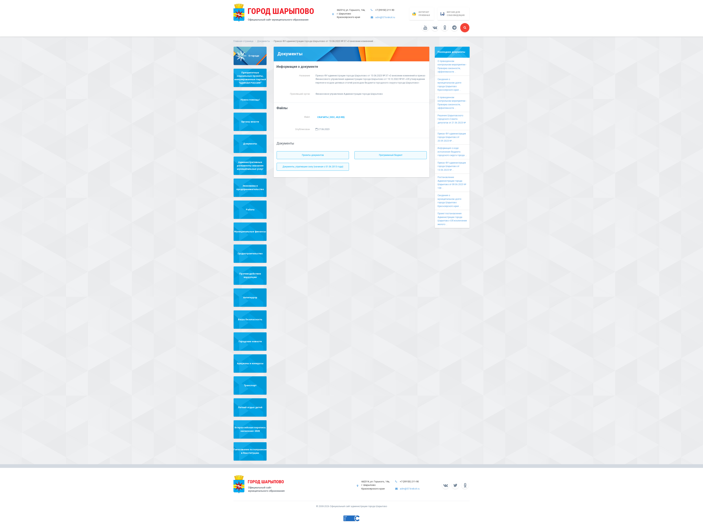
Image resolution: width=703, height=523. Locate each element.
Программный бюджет (390, 155)
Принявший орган (300, 93)
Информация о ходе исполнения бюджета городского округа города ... (452, 152)
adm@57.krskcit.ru (385, 17)
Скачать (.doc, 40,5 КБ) (331, 117)
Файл (307, 117)
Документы (263, 41)
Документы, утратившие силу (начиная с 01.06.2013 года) (312, 166)
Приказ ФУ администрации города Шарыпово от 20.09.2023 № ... (452, 137)
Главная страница (243, 41)
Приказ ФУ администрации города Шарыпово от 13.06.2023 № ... (452, 166)
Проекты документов (313, 155)
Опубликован (302, 129)
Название (304, 75)
